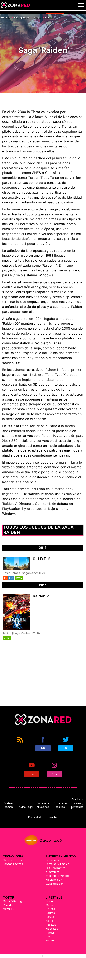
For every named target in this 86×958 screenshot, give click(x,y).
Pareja (50, 917)
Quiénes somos (9, 805)
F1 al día (8, 905)
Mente (50, 940)
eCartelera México (57, 876)
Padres (50, 913)
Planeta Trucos (12, 860)
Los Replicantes (56, 868)
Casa (49, 936)
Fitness (50, 932)
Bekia (49, 901)
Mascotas (52, 928)
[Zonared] (15, 5)
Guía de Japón (55, 883)
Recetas (51, 924)
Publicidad (34, 817)
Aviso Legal (26, 807)
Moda (49, 905)
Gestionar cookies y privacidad (77, 803)
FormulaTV (52, 860)
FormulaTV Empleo (58, 864)
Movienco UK (54, 880)
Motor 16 (8, 909)
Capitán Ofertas (13, 864)
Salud (49, 921)
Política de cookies (60, 805)
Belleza (50, 909)
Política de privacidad (43, 805)
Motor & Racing (12, 901)
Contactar (51, 817)
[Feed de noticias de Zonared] (20, 743)
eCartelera (52, 872)
